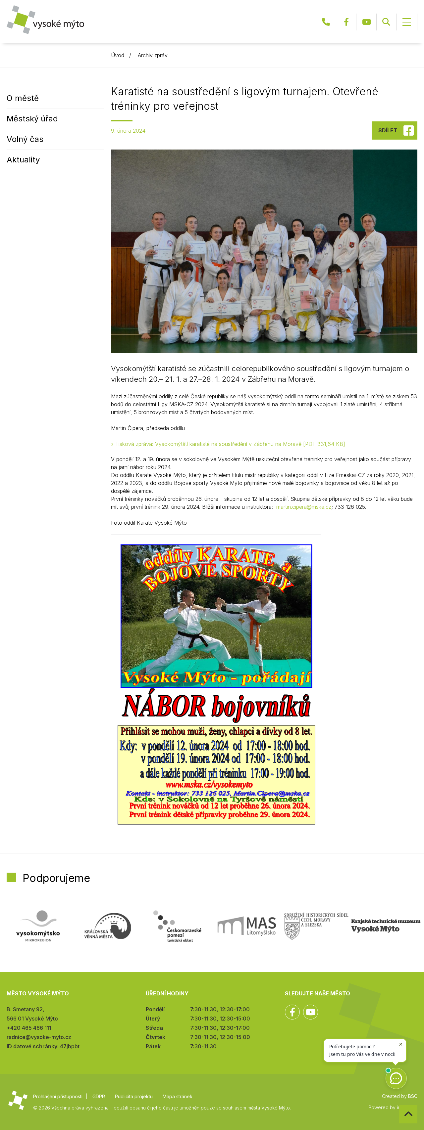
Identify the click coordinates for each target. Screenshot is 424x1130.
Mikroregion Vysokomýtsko (38, 926)
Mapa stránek (177, 1096)
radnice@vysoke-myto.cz (39, 1037)
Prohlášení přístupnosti (57, 1096)
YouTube (366, 22)
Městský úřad (32, 118)
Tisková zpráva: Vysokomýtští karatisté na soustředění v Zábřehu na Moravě (229, 444)
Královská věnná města (107, 926)
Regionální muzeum (386, 926)
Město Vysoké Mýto (45, 19)
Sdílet (388, 130)
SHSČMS (316, 926)
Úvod (117, 55)
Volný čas (25, 139)
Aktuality (23, 159)
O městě (23, 98)
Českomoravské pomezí (177, 926)
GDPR (98, 1096)
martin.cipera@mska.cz (303, 506)
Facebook (346, 22)
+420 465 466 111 (326, 22)
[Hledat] (386, 22)
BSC (412, 1096)
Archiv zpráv (153, 55)
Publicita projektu (134, 1096)
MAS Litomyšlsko (247, 926)
